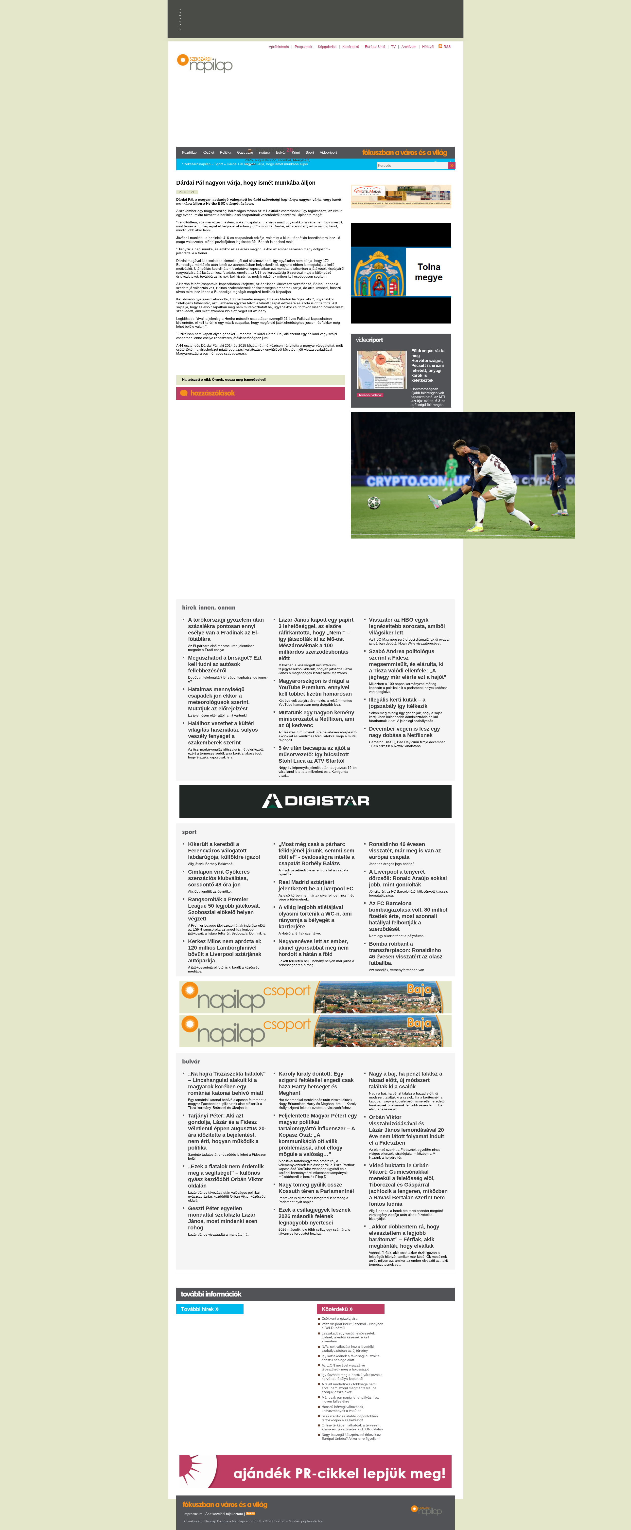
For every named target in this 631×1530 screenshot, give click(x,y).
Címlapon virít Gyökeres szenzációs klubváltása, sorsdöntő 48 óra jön (219, 878)
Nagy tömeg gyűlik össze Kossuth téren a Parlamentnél (316, 1188)
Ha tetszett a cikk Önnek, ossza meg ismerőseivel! (224, 379)
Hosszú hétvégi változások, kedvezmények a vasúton (343, 1409)
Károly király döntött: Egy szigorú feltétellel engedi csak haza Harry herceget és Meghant (316, 1083)
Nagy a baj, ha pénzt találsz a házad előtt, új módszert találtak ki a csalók (405, 1080)
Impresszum (193, 1514)
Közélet (208, 152)
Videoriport (328, 152)
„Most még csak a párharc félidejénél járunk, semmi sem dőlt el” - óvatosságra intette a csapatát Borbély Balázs (316, 853)
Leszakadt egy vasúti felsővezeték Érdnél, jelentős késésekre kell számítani (348, 1337)
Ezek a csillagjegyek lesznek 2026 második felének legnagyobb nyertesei (315, 1216)
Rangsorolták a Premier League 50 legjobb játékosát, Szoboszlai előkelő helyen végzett (224, 909)
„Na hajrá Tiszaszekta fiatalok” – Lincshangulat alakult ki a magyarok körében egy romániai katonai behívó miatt (227, 1083)
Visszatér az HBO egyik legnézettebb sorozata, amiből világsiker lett (407, 626)
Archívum (409, 47)
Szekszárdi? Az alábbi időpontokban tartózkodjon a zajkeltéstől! (350, 1418)
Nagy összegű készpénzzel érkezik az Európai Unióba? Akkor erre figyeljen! (351, 1436)
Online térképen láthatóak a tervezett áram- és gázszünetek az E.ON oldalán (352, 1427)
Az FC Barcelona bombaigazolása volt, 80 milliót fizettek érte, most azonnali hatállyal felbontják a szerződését (408, 916)
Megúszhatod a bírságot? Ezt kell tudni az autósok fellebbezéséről (225, 664)
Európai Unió (375, 47)
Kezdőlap (189, 152)
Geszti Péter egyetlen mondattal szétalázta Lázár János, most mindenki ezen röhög (222, 1218)
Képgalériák (327, 47)
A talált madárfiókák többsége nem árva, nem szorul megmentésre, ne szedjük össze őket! (349, 1388)
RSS (447, 47)
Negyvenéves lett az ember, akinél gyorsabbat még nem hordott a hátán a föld (314, 947)
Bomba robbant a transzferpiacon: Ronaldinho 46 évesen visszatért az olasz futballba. (405, 953)
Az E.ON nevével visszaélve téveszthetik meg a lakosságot (345, 1367)
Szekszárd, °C (277, 149)
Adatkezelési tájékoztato (224, 1514)
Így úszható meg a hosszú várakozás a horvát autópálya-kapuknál (352, 1377)
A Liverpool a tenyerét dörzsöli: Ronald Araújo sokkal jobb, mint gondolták (408, 878)
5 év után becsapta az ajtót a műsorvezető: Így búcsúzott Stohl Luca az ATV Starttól (314, 754)
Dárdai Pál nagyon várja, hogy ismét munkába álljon (267, 164)
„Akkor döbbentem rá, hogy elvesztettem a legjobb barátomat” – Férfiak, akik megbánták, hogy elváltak (404, 1236)
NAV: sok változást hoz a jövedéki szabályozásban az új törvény (348, 1348)
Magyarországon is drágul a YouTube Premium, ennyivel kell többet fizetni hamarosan (315, 687)
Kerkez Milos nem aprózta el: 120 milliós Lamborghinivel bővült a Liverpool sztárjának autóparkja (225, 951)
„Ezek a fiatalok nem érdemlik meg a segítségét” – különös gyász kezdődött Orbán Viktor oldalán (226, 1176)
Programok (303, 47)
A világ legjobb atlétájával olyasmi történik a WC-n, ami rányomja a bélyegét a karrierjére (315, 917)
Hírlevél (428, 47)
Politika (225, 152)
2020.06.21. (187, 192)
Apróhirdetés (279, 47)
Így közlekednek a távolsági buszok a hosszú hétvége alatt (351, 1358)
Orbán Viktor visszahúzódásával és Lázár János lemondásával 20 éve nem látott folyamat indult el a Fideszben (406, 1130)
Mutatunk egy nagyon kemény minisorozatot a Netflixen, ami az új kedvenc (316, 718)
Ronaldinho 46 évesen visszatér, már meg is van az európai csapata (405, 850)
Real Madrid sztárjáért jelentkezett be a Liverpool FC (316, 885)
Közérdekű (350, 47)
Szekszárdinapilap (196, 164)
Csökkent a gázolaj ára (339, 1318)
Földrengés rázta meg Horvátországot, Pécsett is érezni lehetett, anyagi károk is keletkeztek (427, 365)
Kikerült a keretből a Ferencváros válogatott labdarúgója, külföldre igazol (224, 850)
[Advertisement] (315, 97)
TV (393, 47)
